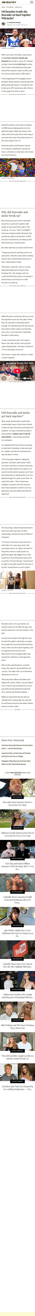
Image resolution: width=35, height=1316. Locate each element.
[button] (32, 2)
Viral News (10, 7)
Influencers (18, 7)
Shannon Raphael (15, 22)
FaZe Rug (21, 64)
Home (3, 7)
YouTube (7, 58)
